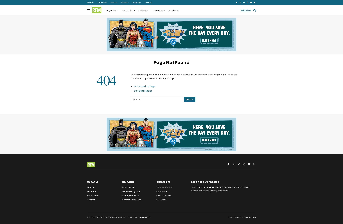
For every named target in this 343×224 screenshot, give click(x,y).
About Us (90, 2)
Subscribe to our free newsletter (206, 187)
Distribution (102, 2)
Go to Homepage (143, 90)
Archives (113, 2)
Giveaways (159, 10)
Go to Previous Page (144, 86)
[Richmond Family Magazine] (96, 10)
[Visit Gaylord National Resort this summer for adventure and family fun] (171, 34)
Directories (127, 10)
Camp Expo (136, 2)
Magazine (111, 10)
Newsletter (173, 10)
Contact (148, 2)
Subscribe (246, 10)
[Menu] (88, 10)
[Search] (254, 10)
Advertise (124, 2)
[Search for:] (157, 99)
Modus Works (145, 217)
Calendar (143, 10)
